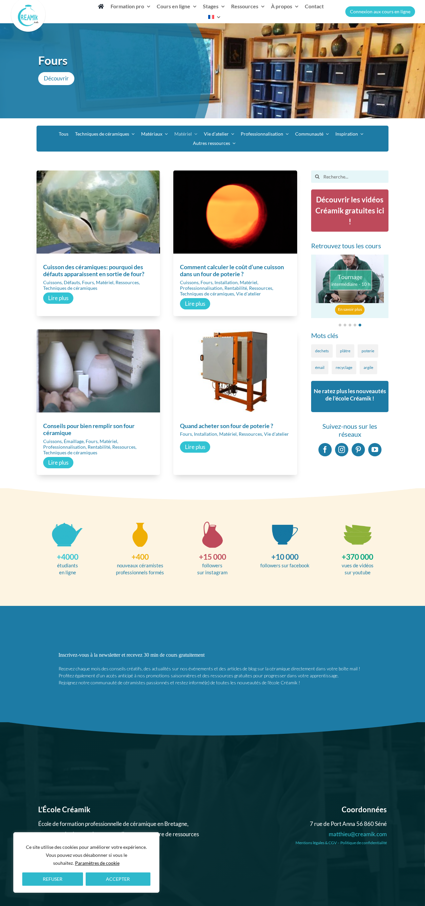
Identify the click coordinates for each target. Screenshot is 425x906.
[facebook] (325, 449)
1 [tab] (340, 325)
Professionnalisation (201, 288)
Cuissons (52, 282)
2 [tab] (345, 325)
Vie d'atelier (248, 293)
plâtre (345, 350)
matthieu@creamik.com (358, 834)
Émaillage (74, 441)
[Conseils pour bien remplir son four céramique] (98, 334)
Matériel (105, 282)
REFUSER (52, 879)
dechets (322, 350)
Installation (226, 282)
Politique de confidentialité (363, 842)
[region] (86, 862)
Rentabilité (235, 288)
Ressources (127, 282)
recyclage (344, 367)
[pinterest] (358, 449)
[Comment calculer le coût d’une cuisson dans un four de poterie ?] (235, 175)
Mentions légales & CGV (316, 842)
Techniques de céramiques (70, 288)
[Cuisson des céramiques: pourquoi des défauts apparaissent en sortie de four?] (98, 175)
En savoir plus (350, 309)
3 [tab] (350, 325)
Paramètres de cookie (97, 863)
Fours (88, 282)
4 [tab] (355, 325)
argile (368, 367)
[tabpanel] (350, 286)
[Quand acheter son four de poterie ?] (235, 334)
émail (319, 367)
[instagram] (341, 449)
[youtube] (375, 449)
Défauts (72, 282)
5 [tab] (360, 325)
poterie (368, 350)
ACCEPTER (118, 879)
